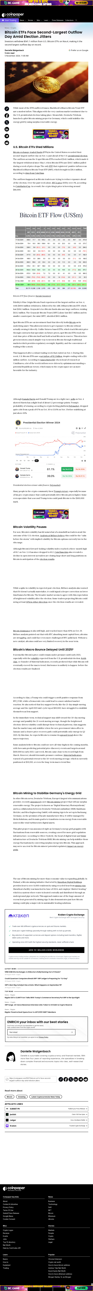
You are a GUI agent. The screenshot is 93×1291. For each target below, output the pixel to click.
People (51, 1233)
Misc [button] (38, 20)
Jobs (5, 1239)
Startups (51, 1239)
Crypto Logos (8, 1230)
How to (5, 1262)
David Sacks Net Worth (57, 1271)
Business (51, 1201)
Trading (6, 1268)
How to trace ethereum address (60, 1274)
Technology (52, 1204)
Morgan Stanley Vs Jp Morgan (59, 1277)
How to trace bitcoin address (59, 1265)
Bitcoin (50, 1213)
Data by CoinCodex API (12, 1248)
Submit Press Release (11, 1213)
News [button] (22, 20)
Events (5, 1236)
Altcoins (51, 1219)
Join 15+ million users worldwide (46, 950)
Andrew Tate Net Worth (57, 1268)
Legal (50, 1242)
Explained (6, 1265)
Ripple (12, 995)
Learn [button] (46, 20)
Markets (51, 1230)
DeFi (50, 1207)
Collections (69, 20)
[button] (57, 20)
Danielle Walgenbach (14, 50)
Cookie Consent (9, 1219)
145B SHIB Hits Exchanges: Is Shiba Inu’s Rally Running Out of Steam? (33, 972)
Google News (8, 1216)
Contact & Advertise (10, 1204)
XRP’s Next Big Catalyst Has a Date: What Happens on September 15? (33, 985)
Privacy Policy (43, 1037)
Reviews (6, 1233)
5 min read (9, 53)
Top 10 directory (9, 1242)
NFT (49, 1210)
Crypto (13, 28)
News (7, 28)
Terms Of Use (8, 1210)
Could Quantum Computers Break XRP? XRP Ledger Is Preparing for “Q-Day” (36, 978)
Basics (5, 1259)
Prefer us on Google (79, 50)
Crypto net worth (54, 1262)
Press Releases (58, 20)
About (5, 1201)
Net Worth (6, 1245)
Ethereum (51, 1216)
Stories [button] (30, 20)
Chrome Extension (55, 1259)
